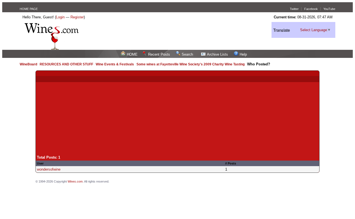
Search (187, 54)
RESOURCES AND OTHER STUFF (66, 64)
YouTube (329, 9)
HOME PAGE (29, 9)
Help (243, 54)
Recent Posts (159, 54)
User (40, 163)
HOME (132, 54)
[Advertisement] (177, 113)
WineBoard (28, 64)
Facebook (311, 9)
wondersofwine (48, 169)
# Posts (230, 163)
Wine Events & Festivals (115, 64)
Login (60, 17)
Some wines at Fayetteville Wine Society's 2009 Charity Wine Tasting (190, 64)
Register (77, 17)
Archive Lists (217, 54)
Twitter (294, 9)
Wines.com (75, 181)
